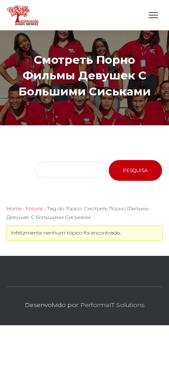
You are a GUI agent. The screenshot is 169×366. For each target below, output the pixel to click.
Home (14, 208)
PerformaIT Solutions (112, 305)
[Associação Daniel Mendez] (26, 15)
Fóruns (34, 208)
